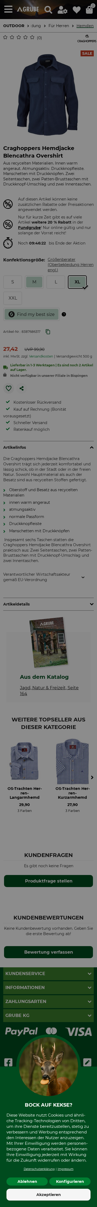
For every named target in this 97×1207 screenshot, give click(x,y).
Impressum (66, 1169)
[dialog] (48, 603)
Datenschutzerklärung (39, 1169)
